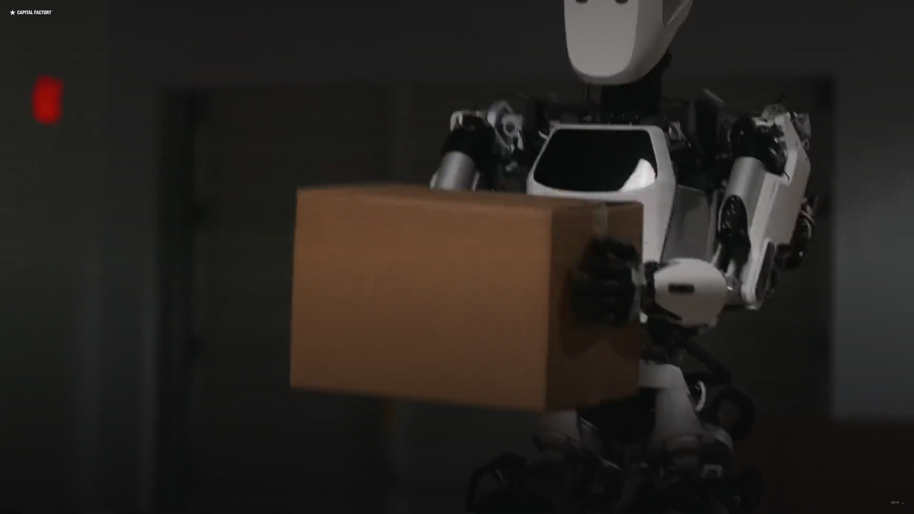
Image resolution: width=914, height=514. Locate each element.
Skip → (897, 502)
